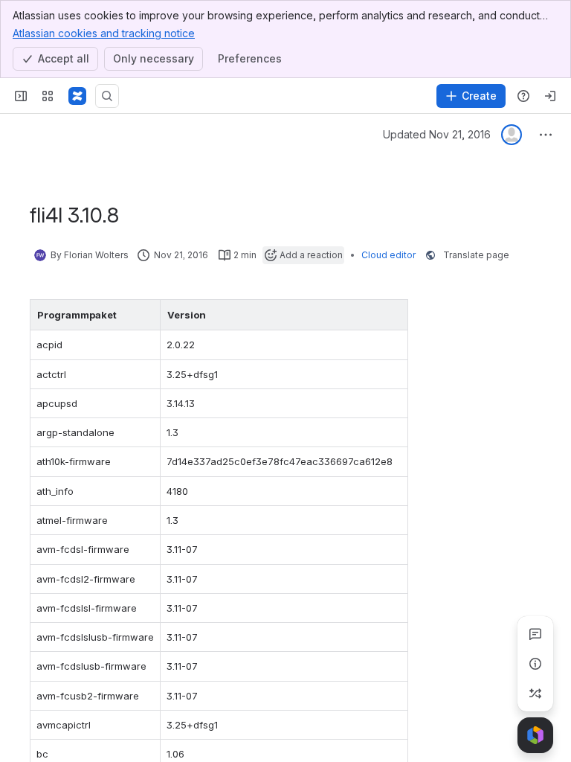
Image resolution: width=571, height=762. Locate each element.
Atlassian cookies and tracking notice (104, 33)
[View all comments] (535, 634)
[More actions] (546, 135)
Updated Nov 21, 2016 (437, 134)
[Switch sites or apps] (47, 96)
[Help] (523, 96)
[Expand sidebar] (21, 96)
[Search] (107, 96)
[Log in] (550, 96)
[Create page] (535, 693)
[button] (145, 314)
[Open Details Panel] (535, 664)
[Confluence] (77, 96)
